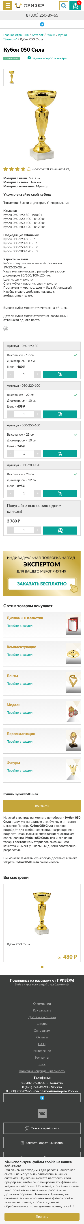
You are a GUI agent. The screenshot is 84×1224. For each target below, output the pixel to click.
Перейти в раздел (19, 625)
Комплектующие (21, 647)
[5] (29, 169)
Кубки (51, 35)
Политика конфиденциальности (42, 1071)
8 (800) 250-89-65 (42, 15)
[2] (11, 169)
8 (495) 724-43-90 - (42, 1087)
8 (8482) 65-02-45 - (42, 1083)
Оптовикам (42, 1030)
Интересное (42, 1051)
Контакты (42, 806)
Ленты (12, 676)
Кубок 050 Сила (18, 944)
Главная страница (16, 35)
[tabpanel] (42, 923)
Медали (13, 705)
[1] (5, 169)
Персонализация (21, 734)
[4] (23, 169)
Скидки (42, 1024)
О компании (42, 1003)
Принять (42, 1216)
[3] (17, 169)
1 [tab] (42, 967)
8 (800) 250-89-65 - (42, 1091)
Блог (42, 1064)
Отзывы (42, 1037)
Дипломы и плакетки (25, 618)
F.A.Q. (42, 1044)
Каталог (38, 35)
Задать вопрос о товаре (49, 58)
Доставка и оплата (42, 1017)
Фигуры (13, 763)
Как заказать (42, 1010)
